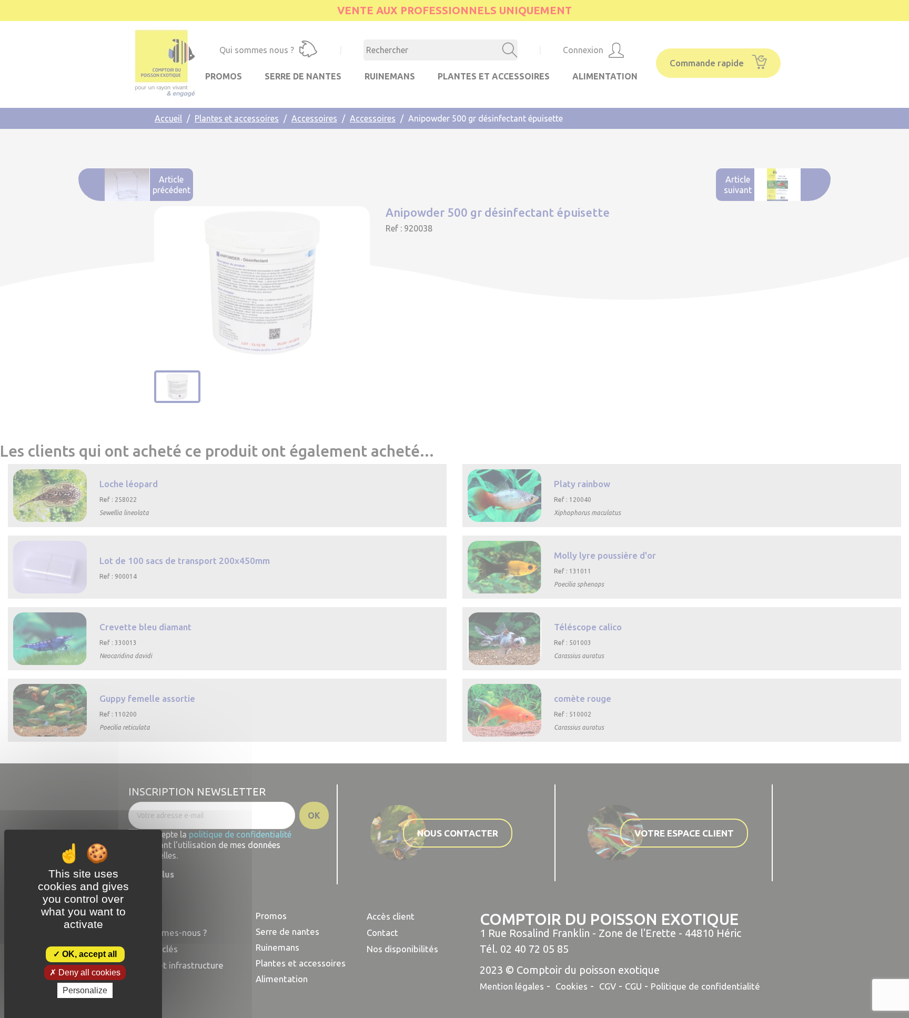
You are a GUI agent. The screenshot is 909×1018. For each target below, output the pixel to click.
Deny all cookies (88, 972)
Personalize (85, 990)
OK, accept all (88, 954)
